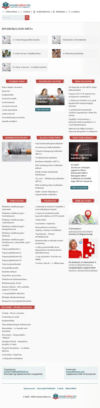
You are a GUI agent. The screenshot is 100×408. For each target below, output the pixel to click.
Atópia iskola (40, 219)
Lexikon (75, 11)
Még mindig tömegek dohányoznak (16, 324)
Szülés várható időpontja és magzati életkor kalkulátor (46, 193)
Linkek (60, 388)
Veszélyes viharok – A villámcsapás (49, 263)
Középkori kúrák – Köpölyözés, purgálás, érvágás (15, 343)
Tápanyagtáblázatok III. (12, 256)
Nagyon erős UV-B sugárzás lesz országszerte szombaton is (82, 95)
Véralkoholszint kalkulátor (46, 157)
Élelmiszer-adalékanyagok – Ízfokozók (13, 234)
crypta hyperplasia (9, 109)
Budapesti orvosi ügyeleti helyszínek (16, 300)
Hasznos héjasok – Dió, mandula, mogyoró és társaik (15, 288)
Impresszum (29, 388)
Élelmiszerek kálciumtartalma (14, 279)
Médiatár (60, 11)
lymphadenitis (8, 94)
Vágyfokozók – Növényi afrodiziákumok (45, 235)
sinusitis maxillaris (9, 121)
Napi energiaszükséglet (11, 264)
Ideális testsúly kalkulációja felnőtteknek (46, 173)
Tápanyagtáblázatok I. (11, 248)
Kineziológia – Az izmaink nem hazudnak (14, 329)
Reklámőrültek (8, 320)
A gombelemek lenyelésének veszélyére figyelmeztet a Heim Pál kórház (82, 112)
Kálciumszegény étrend (11, 283)
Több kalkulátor (43, 110)
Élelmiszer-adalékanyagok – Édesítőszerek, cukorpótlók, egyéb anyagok (16, 242)
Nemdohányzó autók (10, 316)
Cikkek (26, 11)
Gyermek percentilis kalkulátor (48, 147)
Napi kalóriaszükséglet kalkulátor (48, 100)
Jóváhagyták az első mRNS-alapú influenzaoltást (82, 88)
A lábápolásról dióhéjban (12, 358)
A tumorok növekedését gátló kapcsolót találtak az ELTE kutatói (49, 214)
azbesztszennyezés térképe (81, 231)
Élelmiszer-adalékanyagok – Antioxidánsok (13, 221)
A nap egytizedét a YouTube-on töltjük (48, 258)
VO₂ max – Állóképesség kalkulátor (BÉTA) (49, 180)
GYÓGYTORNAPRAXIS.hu (81, 265)
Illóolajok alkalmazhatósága (13, 297)
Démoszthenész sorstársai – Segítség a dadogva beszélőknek (48, 228)
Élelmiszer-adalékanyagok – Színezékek (13, 208)
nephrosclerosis (8, 113)
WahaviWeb (70, 388)
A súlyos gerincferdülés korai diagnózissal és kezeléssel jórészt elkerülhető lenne (48, 250)
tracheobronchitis (9, 98)
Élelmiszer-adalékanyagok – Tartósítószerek (13, 214)
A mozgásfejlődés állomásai (13, 293)
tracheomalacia (8, 102)
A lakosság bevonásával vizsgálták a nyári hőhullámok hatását (50, 208)
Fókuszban (11, 11)
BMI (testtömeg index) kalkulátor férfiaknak (49, 186)
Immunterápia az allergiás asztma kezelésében (49, 242)
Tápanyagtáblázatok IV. (12, 260)
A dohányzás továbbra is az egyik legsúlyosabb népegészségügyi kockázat (82, 103)
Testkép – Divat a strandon (13, 313)
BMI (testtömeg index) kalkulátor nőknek (49, 166)
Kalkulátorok (43, 11)
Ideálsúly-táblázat (9, 271)
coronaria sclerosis (9, 106)
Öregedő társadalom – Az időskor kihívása (16, 349)
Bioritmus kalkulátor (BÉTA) (47, 161)
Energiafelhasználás (10, 267)
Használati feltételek (46, 388)
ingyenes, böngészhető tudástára (83, 270)
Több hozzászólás (79, 188)
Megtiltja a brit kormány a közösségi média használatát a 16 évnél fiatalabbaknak (82, 122)
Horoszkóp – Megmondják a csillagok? (13, 336)
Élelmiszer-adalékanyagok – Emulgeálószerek (13, 227)
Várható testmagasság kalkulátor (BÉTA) (48, 152)
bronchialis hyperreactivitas (13, 117)
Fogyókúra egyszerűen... (12, 275)
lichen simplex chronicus (12, 87)
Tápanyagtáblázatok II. (11, 252)
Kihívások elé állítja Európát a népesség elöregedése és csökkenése (83, 130)
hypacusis (6, 90)
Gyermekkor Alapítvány (45, 223)
